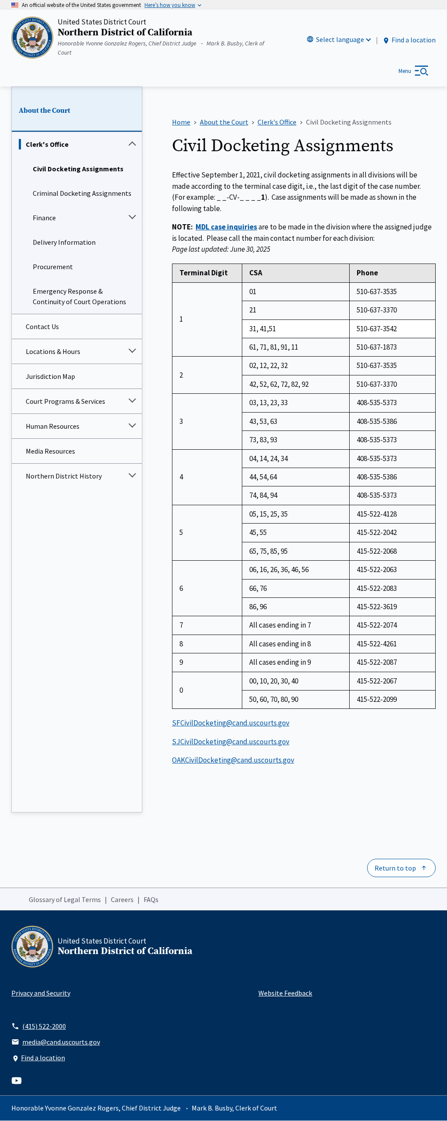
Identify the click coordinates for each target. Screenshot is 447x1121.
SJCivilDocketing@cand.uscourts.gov (230, 741)
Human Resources (52, 426)
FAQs (151, 899)
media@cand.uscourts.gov (61, 1042)
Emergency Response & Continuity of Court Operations (79, 296)
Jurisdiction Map (50, 376)
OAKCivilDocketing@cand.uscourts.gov (233, 760)
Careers (122, 899)
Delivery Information (64, 242)
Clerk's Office (47, 144)
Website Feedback (285, 993)
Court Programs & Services (65, 401)
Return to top (395, 868)
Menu (405, 71)
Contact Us (42, 326)
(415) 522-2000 (44, 1026)
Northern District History (64, 476)
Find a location (414, 39)
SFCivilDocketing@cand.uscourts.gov (230, 723)
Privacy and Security (40, 993)
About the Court (44, 110)
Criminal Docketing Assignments (82, 193)
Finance (44, 217)
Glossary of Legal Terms (65, 899)
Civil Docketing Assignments (78, 168)
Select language (340, 39)
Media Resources (50, 451)
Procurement (53, 266)
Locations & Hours (53, 351)
